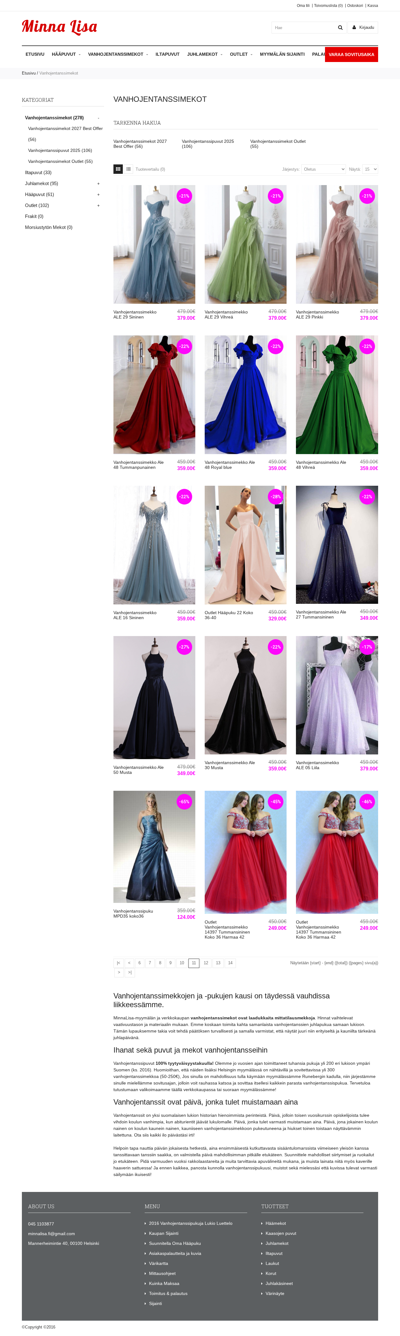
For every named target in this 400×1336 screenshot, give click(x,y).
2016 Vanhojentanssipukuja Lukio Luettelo (190, 1223)
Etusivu (35, 54)
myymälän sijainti (282, 54)
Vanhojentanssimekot (115, 54)
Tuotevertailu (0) (150, 169)
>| (130, 972)
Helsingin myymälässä (240, 1069)
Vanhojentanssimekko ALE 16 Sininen (135, 615)
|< (118, 963)
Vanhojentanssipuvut (133, 1063)
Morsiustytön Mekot (48, 227)
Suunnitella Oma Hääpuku (175, 1243)
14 (230, 963)
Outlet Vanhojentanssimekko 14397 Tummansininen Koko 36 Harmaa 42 (227, 929)
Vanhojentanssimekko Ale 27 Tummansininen (321, 614)
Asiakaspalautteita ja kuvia (175, 1253)
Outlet (239, 54)
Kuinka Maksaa (164, 1283)
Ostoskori (355, 6)
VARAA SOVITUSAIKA (351, 54)
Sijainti (155, 1303)
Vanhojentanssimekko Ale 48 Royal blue (230, 465)
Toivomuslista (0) (328, 6)
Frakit (34, 216)
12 (206, 963)
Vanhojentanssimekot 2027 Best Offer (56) (140, 144)
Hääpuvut (64, 54)
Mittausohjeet (162, 1273)
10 (182, 963)
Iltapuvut (168, 54)
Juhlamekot (202, 54)
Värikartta (158, 1263)
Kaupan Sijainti (163, 1233)
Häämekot (276, 1223)
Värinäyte (275, 1293)
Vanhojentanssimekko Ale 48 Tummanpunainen (138, 465)
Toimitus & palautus (168, 1293)
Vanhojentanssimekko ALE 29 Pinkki (317, 314)
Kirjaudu (366, 27)
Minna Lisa (66, 1327)
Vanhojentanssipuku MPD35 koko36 (133, 914)
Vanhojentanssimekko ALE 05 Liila (317, 765)
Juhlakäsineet (279, 1283)
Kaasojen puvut (281, 1233)
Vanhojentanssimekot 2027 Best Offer (65, 134)
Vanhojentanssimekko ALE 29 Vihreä (226, 314)
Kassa (373, 6)
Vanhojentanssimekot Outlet (60, 161)
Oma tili (303, 6)
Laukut (272, 1263)
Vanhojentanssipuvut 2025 (60, 150)
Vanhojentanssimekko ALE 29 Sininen (135, 314)
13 (218, 963)
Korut (271, 1273)
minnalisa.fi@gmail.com (51, 1233)
